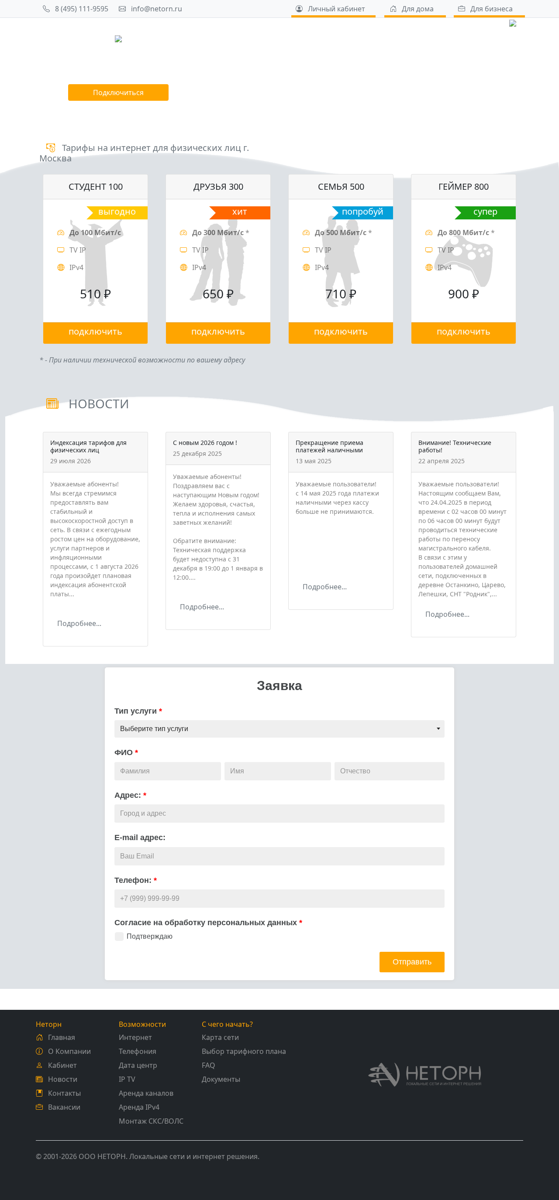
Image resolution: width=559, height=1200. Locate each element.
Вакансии (63, 1107)
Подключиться (118, 92)
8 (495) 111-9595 (80, 9)
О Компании (68, 1051)
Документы (221, 1079)
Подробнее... (79, 623)
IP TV (127, 1079)
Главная (60, 1037)
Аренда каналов (146, 1093)
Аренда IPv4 (139, 1107)
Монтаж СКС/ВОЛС (151, 1121)
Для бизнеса (491, 9)
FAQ (208, 1065)
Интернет (135, 1037)
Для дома (417, 9)
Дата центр (138, 1065)
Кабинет (61, 1065)
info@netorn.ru (155, 9)
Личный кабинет (335, 9)
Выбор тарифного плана (244, 1051)
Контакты (63, 1093)
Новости (61, 1079)
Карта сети (220, 1037)
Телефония (137, 1051)
